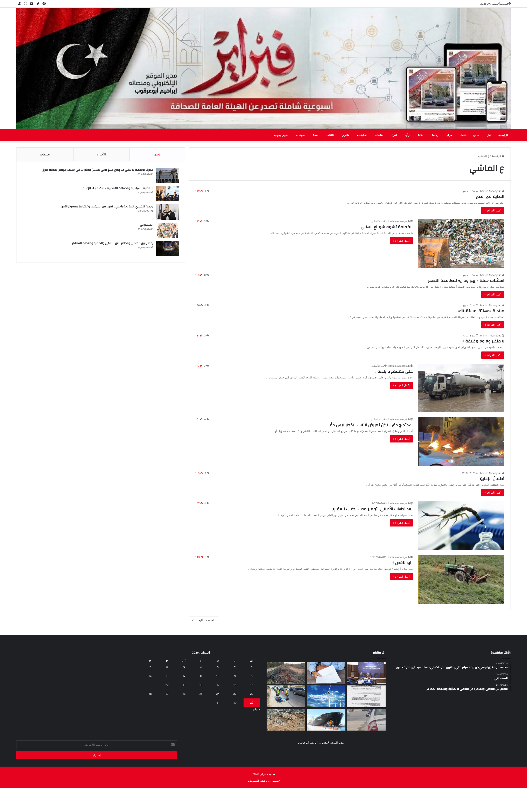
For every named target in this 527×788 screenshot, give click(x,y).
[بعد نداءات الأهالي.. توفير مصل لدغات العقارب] (461, 525)
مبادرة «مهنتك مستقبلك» (480, 311)
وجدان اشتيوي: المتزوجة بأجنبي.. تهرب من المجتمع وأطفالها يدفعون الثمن (107, 206)
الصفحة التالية (207, 620)
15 (251, 684)
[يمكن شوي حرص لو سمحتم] (366, 720)
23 (235, 693)
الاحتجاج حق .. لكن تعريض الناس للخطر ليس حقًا (371, 425)
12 (184, 676)
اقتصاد (463, 135)
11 (201, 676)
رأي (407, 135)
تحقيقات (362, 135)
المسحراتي (146, 225)
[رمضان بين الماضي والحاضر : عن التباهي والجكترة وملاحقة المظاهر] (167, 248)
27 (167, 693)
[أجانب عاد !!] (286, 673)
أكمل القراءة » (492, 210)
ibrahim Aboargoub (490, 191)
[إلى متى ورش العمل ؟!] (326, 696)
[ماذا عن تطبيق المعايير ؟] (366, 696)
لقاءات (330, 135)
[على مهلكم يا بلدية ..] (461, 388)
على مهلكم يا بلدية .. (394, 371)
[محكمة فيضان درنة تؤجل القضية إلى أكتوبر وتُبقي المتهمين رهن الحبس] (286, 720)
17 (218, 684)
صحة (315, 135)
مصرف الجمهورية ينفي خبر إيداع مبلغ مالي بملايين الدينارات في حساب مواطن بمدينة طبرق (97, 170)
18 (200, 684)
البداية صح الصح (490, 196)
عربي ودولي (281, 135)
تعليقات (45, 154)
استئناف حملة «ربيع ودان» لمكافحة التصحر (466, 280)
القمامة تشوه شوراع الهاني (387, 227)
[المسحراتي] (167, 230)
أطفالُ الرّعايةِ (492, 478)
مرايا (449, 135)
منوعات (300, 135)
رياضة (435, 135)
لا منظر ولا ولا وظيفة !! (483, 341)
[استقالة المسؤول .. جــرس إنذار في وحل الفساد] (326, 673)
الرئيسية (503, 135)
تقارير (345, 135)
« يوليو (256, 709)
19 (184, 684)
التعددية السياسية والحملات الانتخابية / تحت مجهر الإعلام (118, 188)
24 (217, 693)
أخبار (489, 135)
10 (217, 676)
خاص (476, 135)
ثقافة (420, 135)
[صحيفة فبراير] (263, 68)
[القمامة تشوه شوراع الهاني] (461, 243)
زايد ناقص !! (403, 562)
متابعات (379, 135)
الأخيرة (101, 154)
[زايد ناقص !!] (461, 579)
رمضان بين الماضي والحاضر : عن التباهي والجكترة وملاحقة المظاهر (112, 243)
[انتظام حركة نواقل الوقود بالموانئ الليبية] (326, 720)
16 (234, 684)
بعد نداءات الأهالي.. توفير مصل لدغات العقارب (372, 509)
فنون (394, 135)
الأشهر (157, 154)
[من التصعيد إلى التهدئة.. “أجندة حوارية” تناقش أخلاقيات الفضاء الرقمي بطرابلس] (366, 673)
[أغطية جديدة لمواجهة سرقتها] (286, 696)
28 (150, 693)
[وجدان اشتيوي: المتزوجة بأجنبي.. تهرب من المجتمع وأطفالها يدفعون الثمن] (167, 212)
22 (251, 693)
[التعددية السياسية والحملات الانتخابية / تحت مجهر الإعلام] (167, 193)
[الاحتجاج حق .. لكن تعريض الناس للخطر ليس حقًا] (461, 441)
